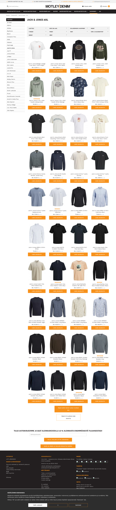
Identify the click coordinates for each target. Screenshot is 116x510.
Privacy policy (45, 478)
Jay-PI (9, 51)
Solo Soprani (10, 102)
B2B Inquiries (10, 473)
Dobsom (9, 42)
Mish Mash (10, 76)
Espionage (10, 45)
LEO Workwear (11, 70)
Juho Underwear (12, 59)
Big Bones (10, 31)
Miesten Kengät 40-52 (44, 11)
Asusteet (55, 11)
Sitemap (8, 477)
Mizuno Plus (10, 82)
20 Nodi (9, 22)
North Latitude (11, 90)
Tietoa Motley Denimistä (13, 469)
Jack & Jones (11, 48)
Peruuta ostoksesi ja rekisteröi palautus (18, 464)
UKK (7, 466)
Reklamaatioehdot (46, 476)
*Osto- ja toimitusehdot (48, 473)
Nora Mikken (10, 87)
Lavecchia (10, 68)
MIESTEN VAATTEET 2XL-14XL (13, 11)
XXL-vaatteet (45, 486)
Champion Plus (11, 36)
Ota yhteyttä (9, 468)
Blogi (7, 471)
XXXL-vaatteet (45, 487)
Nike (8, 85)
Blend (8, 34)
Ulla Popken (10, 110)
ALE (100, 11)
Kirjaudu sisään (88, 6)
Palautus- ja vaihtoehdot (48, 474)
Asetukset (78, 505)
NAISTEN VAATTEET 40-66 (65, 11)
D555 (8, 39)
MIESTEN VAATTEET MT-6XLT (29, 11)
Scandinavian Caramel (13, 96)
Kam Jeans (10, 65)
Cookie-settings (45, 480)
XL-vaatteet (44, 484)
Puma (8, 93)
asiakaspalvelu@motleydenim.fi (102, 1)
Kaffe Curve (10, 62)
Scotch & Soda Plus (13, 99)
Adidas (9, 28)
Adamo (9, 25)
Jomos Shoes (11, 53)
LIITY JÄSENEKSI (11, 459)
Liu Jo (9, 73)
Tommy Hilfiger (11, 104)
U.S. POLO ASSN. (12, 107)
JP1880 (9, 56)
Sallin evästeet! (37, 505)
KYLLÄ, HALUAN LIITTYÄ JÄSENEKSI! (58, 439)
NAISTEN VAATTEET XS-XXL (80, 11)
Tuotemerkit (93, 11)
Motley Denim (11, 79)
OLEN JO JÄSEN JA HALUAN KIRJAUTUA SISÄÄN (58, 446)
